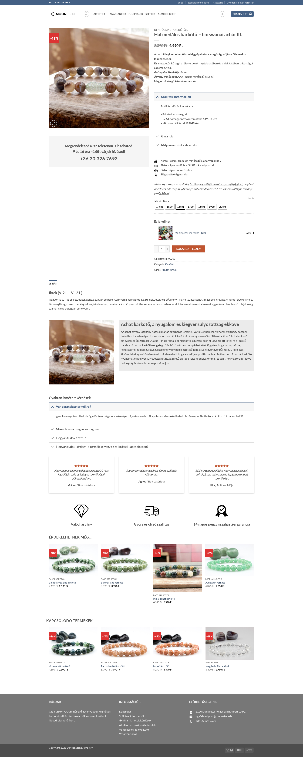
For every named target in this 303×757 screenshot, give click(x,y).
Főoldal (180, 2)
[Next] (254, 660)
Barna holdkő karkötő (112, 666)
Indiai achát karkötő (164, 598)
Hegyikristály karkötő (217, 666)
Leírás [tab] (53, 283)
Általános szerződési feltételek (137, 725)
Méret (157, 201)
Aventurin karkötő (215, 582)
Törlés (250, 198)
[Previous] (49, 660)
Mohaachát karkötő (59, 666)
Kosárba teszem (189, 248)
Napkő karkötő (161, 666)
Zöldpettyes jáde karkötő (62, 582)
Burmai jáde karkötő (112, 582)
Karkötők (180, 29)
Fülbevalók (136, 14)
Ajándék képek (167, 14)
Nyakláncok (118, 14)
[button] (86, 14)
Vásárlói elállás (128, 733)
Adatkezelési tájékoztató (134, 729)
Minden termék (169, 269)
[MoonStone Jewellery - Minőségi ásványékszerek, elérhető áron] (63, 14)
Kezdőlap (161, 29)
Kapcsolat (218, 2)
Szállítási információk (198, 2)
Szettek (150, 14)
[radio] (159, 206)
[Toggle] (157, 96)
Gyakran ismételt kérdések (240, 2)
